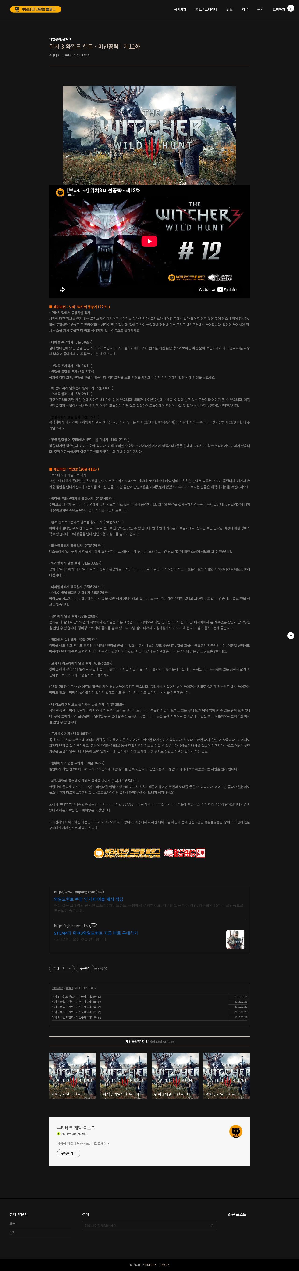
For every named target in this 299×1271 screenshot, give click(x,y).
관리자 (165, 1265)
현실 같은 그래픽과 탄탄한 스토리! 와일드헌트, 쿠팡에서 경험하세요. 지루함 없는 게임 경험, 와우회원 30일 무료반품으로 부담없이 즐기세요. (148, 907)
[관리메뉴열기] (290, 8)
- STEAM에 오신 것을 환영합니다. (80, 939)
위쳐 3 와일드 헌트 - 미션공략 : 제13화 (74, 1012)
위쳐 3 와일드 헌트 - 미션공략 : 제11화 (74, 1017)
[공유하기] (63, 968)
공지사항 (180, 9)
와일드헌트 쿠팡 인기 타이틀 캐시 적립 (88, 899)
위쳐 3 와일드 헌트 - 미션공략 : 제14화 (74, 1007)
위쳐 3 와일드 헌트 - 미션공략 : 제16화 (74, 996)
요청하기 (279, 9)
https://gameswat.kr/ (71, 926)
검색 (212, 1225)
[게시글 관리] (69, 968)
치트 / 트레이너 (206, 9)
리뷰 (245, 9)
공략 (260, 9)
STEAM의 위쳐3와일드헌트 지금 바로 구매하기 (96, 933)
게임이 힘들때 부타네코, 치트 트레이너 (83, 1143)
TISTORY (150, 1265)
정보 (230, 9)
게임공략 (57, 988)
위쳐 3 (69, 988)
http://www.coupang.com (74, 892)
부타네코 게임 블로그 (76, 1127)
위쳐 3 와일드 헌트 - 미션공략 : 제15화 (74, 1001)
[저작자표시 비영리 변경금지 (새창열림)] (101, 968)
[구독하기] (290, 635)
